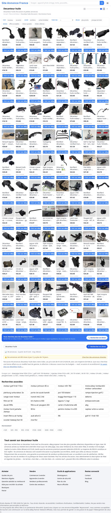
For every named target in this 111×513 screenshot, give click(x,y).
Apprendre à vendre (36, 478)
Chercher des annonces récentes (94, 357)
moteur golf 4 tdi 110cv (13, 386)
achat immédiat (43, 20)
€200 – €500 (49, 430)
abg (86, 405)
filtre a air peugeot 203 (40, 405)
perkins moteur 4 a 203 (67, 409)
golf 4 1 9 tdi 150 (92, 416)
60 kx (33, 409)
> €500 (59, 430)
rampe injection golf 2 (94, 392)
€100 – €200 (37, 430)
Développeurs (62, 475)
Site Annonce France (15, 3)
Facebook (88, 478)
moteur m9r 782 (64, 386)
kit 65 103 (85, 373)
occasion (18, 20)
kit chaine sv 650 (37, 401)
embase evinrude (92, 401)
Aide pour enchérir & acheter (12, 484)
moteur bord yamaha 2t (28, 376)
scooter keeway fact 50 (13, 420)
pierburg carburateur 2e (14, 392)
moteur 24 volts (96, 373)
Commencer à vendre (37, 475)
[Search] (102, 3)
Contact (88, 475)
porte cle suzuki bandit (40, 392)
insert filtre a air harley (13, 416)
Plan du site (61, 481)
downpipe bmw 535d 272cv (22, 373)
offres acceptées (14, 24)
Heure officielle (62, 484)
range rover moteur (12, 397)
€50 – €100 (25, 430)
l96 (59, 416)
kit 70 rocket (75, 373)
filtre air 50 (8, 401)
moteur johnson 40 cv (40, 386)
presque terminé (97, 20)
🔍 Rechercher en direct (97, 347)
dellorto (88, 397)
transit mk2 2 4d (37, 397)
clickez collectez (39, 24)
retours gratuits (27, 24)
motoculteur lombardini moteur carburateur (95, 387)
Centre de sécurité (64, 478)
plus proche (85, 20)
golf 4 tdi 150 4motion (41, 373)
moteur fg (62, 376)
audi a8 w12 (36, 416)
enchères (33, 20)
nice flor (34, 420)
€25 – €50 (14, 430)
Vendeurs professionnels (38, 481)
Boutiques (5, 487)
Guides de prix (7, 475)
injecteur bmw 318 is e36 (60, 373)
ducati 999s (8, 405)
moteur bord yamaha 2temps (12, 410)
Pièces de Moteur (14, 14)
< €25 (5, 430)
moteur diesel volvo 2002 (47, 376)
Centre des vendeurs (37, 484)
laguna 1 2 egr (64, 401)
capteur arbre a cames (94, 409)
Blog (86, 481)
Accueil (5, 14)
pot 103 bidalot (64, 392)
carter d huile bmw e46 (67, 405)
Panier (4, 491)
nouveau (10, 20)
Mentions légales (8, 478)
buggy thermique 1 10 (67, 397)
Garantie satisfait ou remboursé (13, 481)
